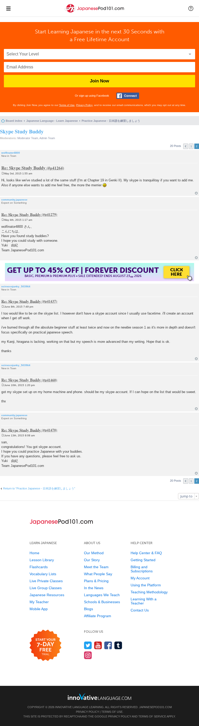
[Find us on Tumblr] (118, 645)
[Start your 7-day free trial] (45, 645)
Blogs (88, 609)
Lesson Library (42, 560)
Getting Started (143, 560)
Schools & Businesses (102, 602)
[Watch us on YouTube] (98, 645)
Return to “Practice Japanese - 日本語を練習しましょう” (39, 488)
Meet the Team (96, 567)
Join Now (99, 81)
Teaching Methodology (149, 592)
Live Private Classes (46, 581)
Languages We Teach (102, 595)
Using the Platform (146, 585)
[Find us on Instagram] (88, 655)
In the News (93, 588)
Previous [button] (185, 146)
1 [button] (191, 146)
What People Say (98, 574)
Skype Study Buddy (22, 131)
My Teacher (39, 602)
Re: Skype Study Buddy (23, 168)
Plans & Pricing (96, 581)
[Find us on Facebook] (108, 645)
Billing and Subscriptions (142, 569)
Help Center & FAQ (146, 553)
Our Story (92, 560)
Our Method (94, 553)
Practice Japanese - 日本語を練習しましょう (111, 120)
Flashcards (39, 567)
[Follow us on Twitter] (88, 645)
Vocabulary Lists (43, 574)
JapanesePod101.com (155, 707)
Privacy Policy (84, 105)
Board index (14, 120)
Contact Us (140, 610)
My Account (140, 578)
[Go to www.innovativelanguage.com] (99, 696)
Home (34, 553)
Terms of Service (152, 716)
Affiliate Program (97, 616)
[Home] (95, 12)
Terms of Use (67, 105)
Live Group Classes (46, 588)
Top (196, 193)
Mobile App (39, 609)
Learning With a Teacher (144, 601)
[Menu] (8, 8)
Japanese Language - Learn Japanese (52, 120)
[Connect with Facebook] (128, 95)
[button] (191, 8)
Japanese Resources (47, 595)
